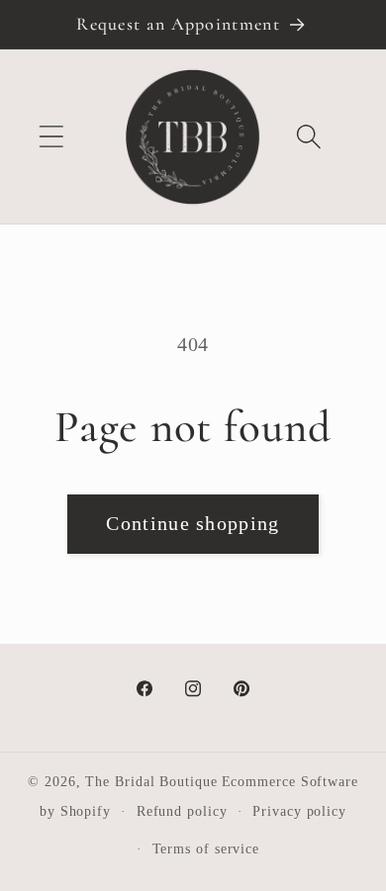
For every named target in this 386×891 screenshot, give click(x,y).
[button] (51, 137)
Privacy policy (299, 811)
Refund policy (182, 811)
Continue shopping (192, 523)
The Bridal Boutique (151, 781)
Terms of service (206, 848)
